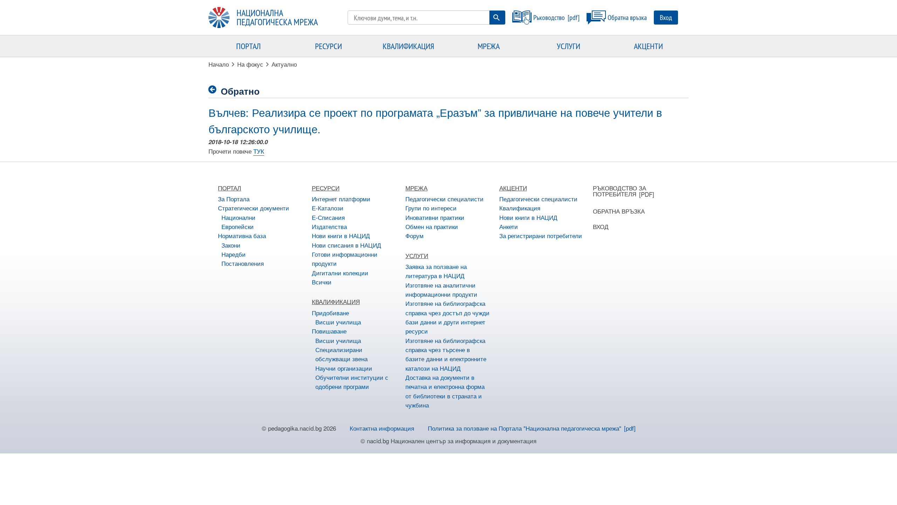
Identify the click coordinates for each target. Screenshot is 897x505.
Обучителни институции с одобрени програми (351, 382)
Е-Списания (328, 217)
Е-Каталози (327, 207)
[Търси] (496, 18)
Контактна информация (382, 428)
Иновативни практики (434, 217)
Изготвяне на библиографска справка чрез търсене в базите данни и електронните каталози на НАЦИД (445, 354)
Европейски (237, 226)
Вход (666, 17)
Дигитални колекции (340, 272)
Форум (414, 235)
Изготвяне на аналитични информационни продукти (441, 289)
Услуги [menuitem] (568, 46)
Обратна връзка (627, 17)
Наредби (233, 254)
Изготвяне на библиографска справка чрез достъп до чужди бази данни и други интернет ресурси (447, 317)
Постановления (242, 263)
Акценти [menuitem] (648, 46)
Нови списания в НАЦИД (346, 245)
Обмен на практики (431, 226)
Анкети (508, 226)
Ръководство (549, 17)
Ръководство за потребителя (619, 190)
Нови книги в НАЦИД (341, 235)
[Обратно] (214, 89)
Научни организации (343, 368)
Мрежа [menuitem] (489, 46)
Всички (321, 281)
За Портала (233, 198)
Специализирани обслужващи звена (341, 354)
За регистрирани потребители (540, 235)
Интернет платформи (341, 198)
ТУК (258, 151)
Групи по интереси (431, 207)
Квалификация (519, 207)
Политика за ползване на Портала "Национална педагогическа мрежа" (524, 428)
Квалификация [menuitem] (408, 46)
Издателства (329, 226)
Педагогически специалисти (444, 198)
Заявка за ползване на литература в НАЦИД (436, 271)
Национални (238, 217)
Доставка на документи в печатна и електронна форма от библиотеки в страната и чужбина (445, 391)
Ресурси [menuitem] (328, 46)
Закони (230, 245)
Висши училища (338, 321)
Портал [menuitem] (248, 46)
